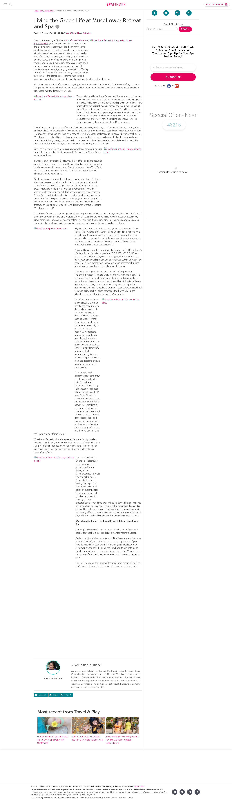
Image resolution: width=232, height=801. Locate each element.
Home (36, 11)
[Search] (11, 4)
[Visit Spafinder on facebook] (154, 13)
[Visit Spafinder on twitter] (166, 13)
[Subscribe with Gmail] (177, 86)
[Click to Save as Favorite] (57, 26)
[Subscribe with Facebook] (168, 86)
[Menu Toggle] (5, 4)
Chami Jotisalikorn (84, 33)
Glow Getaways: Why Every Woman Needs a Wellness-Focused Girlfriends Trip (122, 739)
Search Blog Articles (173, 24)
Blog (41, 11)
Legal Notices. (139, 786)
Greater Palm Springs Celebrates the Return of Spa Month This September (52, 739)
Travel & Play (48, 11)
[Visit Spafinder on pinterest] (177, 13)
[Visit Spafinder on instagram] (189, 13)
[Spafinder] (116, 4)
